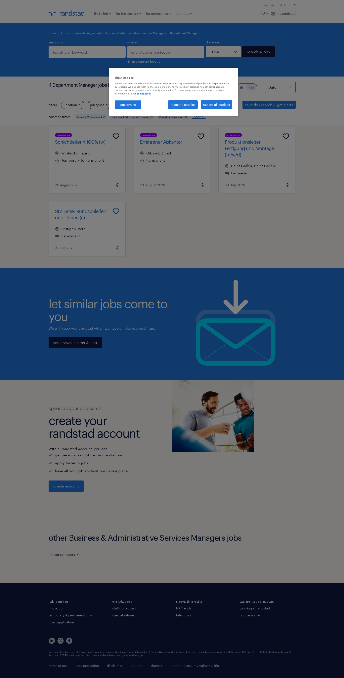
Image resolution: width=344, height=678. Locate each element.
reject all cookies (182, 104)
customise (128, 104)
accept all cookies (216, 104)
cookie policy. (144, 93)
